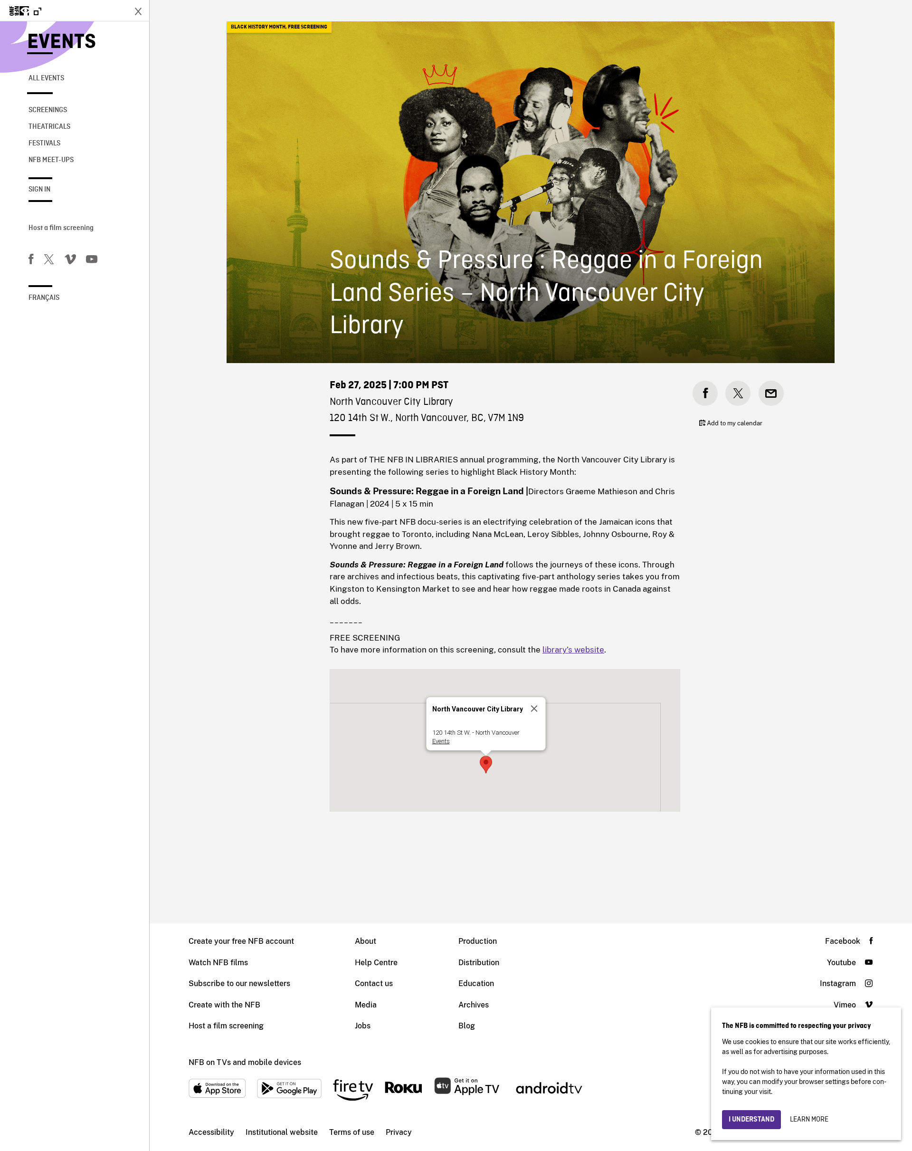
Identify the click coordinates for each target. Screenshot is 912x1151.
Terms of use (351, 1132)
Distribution (478, 962)
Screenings (47, 110)
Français (43, 298)
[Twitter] (49, 260)
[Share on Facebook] (705, 393)
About (365, 941)
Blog (466, 1025)
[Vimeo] (70, 260)
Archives (473, 1004)
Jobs (362, 1025)
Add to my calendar (733, 423)
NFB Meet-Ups (51, 160)
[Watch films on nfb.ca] (25, 11)
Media (366, 1004)
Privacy (399, 1132)
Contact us (374, 983)
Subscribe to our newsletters (239, 983)
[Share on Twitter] (737, 393)
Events (61, 42)
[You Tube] (91, 260)
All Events (46, 78)
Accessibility (211, 1132)
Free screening (307, 27)
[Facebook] (30, 260)
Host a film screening (61, 228)
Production (477, 941)
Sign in (39, 189)
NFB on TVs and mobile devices (245, 1062)
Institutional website (282, 1132)
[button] (486, 765)
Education (476, 983)
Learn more (809, 1119)
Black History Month (258, 27)
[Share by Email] (771, 393)
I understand (751, 1119)
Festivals (44, 143)
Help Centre (376, 962)
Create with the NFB (224, 1004)
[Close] (534, 708)
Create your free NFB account (241, 941)
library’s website (573, 649)
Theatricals (49, 127)
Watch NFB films (218, 962)
